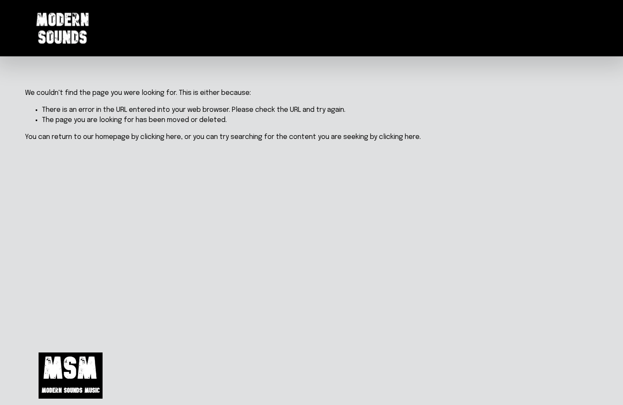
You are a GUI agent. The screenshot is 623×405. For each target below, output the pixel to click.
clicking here (160, 137)
